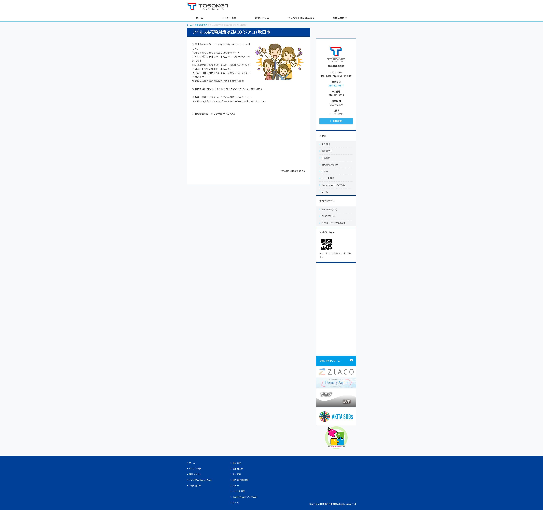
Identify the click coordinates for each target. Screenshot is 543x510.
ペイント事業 (229, 18)
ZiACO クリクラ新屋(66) (334, 223)
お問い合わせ (340, 18)
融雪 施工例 (327, 151)
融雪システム (262, 18)
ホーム (199, 18)
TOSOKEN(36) (329, 216)
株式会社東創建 (329, 504)
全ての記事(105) (329, 209)
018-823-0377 (336, 85)
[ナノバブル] (336, 385)
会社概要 (337, 121)
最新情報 (326, 144)
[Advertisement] (248, 143)
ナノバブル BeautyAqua (301, 18)
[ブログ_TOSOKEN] (336, 404)
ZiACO (325, 171)
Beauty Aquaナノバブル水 (334, 184)
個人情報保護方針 (330, 164)
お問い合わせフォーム (329, 360)
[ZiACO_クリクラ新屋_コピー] (336, 374)
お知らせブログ (201, 25)
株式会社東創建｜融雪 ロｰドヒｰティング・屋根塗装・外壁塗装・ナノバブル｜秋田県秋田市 (209, 7)
